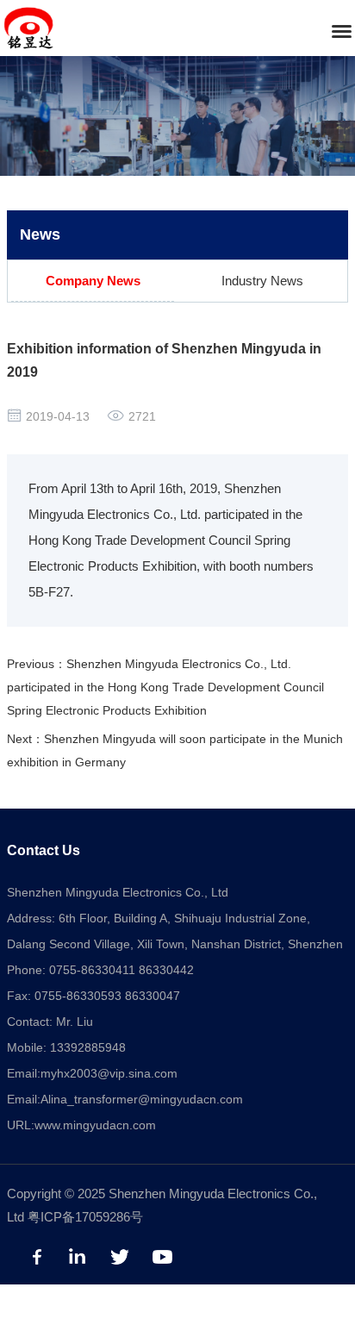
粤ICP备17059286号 (85, 1216)
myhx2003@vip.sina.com (109, 1073)
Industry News (262, 280)
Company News (93, 280)
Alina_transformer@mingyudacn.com (141, 1099)
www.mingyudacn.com (95, 1125)
